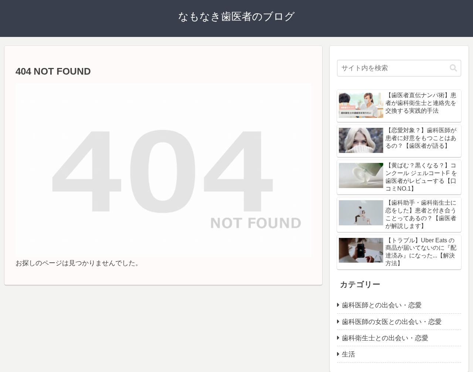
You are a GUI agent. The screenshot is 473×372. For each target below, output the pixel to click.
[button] (453, 68)
